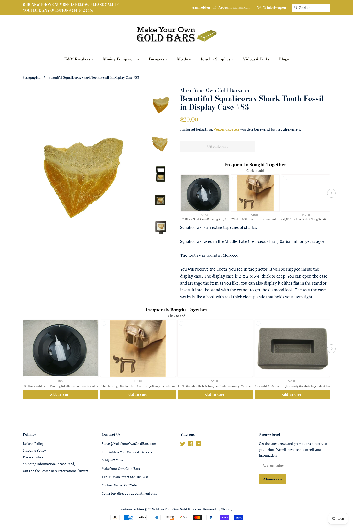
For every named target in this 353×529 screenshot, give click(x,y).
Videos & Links (256, 59)
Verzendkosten (226, 129)
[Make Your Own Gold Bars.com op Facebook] (190, 444)
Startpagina (31, 77)
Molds (183, 59)
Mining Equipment (120, 59)
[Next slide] (331, 193)
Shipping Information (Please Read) (49, 463)
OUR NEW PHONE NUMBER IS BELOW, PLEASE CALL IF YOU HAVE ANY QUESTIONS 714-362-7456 (71, 7)
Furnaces (157, 59)
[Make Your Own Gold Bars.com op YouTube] (198, 444)
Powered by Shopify (217, 509)
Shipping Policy (34, 450)
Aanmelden (201, 7)
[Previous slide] (179, 193)
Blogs (284, 59)
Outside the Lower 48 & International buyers (55, 470)
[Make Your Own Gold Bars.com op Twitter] (182, 444)
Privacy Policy (33, 457)
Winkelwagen (274, 7)
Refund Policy (33, 443)
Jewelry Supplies (216, 59)
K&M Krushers (77, 59)
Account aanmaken (234, 7)
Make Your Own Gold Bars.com (179, 509)
